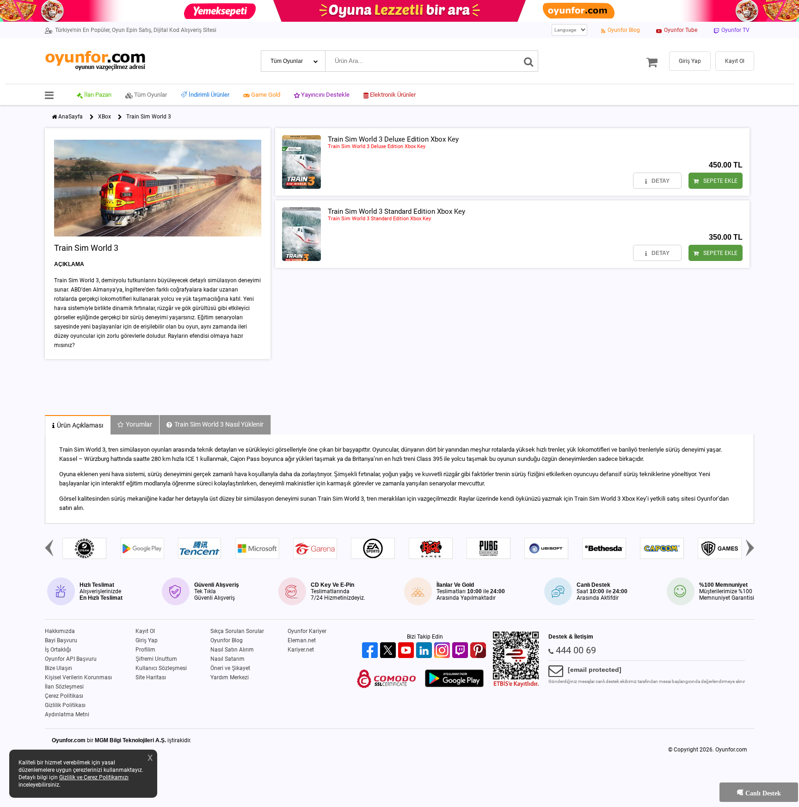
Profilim (145, 649)
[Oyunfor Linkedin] (425, 650)
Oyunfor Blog (226, 640)
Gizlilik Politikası (65, 705)
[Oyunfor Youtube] (407, 650)
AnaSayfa (70, 116)
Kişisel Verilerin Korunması (78, 677)
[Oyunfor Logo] (95, 61)
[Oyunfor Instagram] (443, 650)
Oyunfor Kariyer (307, 631)
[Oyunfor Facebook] (371, 650)
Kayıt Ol (145, 631)
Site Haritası (150, 677)
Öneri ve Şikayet (230, 668)
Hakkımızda (60, 631)
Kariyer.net (301, 649)
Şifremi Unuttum (156, 659)
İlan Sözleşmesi (64, 686)
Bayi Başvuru (61, 640)
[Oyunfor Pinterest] (479, 650)
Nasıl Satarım (227, 659)
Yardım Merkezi (229, 677)
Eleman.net (302, 640)
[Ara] (528, 61)
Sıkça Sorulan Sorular (237, 631)
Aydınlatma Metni (67, 714)
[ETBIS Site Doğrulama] (516, 685)
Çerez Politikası (64, 696)
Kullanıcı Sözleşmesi (161, 668)
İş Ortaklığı (58, 649)
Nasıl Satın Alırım (232, 649)
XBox (104, 116)
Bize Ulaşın (58, 668)
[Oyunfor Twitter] (389, 650)
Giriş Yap (146, 640)
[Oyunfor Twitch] (461, 650)
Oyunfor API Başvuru (71, 659)
